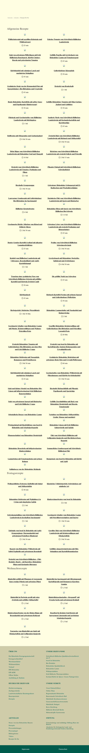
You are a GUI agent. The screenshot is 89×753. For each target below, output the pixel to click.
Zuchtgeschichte (14, 691)
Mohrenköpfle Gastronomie (55, 712)
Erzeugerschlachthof (16, 659)
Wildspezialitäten (52, 671)
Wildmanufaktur (14, 664)
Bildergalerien (13, 733)
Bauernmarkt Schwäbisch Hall (56, 696)
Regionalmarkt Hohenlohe (55, 693)
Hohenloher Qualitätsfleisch (55, 666)
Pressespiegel (13, 731)
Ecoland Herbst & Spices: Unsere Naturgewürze (62, 677)
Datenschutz (63, 749)
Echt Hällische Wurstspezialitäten (57, 674)
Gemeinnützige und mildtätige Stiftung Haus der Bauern (62, 723)
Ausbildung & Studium (16, 678)
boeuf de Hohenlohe (53, 660)
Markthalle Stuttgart (52, 704)
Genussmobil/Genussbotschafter (57, 701)
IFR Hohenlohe (14, 670)
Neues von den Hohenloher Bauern (21, 723)
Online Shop (50, 691)
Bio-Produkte (50, 663)
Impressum (25, 749)
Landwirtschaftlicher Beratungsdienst (21, 693)
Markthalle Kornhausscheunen (56, 699)
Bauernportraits (14, 696)
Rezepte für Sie (14, 739)
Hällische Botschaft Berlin (55, 710)
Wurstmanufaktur (14, 661)
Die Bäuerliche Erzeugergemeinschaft (21, 656)
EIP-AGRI (12, 672)
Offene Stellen (13, 675)
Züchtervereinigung (15, 688)
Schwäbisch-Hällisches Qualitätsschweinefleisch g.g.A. (62, 657)
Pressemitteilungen (15, 728)
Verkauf (11, 667)
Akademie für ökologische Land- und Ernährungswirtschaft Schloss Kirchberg (59, 728)
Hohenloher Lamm (52, 668)
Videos (11, 736)
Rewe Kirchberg (51, 707)
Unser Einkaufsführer (53, 688)
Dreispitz (12, 699)
